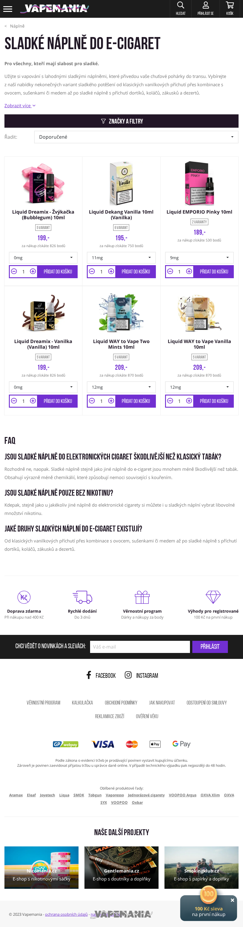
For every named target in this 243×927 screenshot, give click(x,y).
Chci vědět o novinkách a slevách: (50, 646)
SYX (103, 802)
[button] (180, 9)
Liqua (64, 795)
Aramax (16, 795)
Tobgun (95, 795)
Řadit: (10, 137)
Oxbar (137, 802)
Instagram (147, 676)
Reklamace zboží (109, 717)
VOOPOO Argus (182, 795)
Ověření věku (147, 717)
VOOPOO (119, 802)
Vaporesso (115, 795)
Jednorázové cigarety (146, 795)
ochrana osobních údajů (66, 914)
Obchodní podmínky (121, 703)
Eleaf (31, 795)
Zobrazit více (18, 105)
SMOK (78, 795)
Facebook (106, 676)
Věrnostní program (43, 703)
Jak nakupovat (162, 703)
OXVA (229, 795)
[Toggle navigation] (8, 9)
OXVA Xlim (210, 795)
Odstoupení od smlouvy (207, 703)
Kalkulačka (82, 703)
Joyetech (47, 795)
